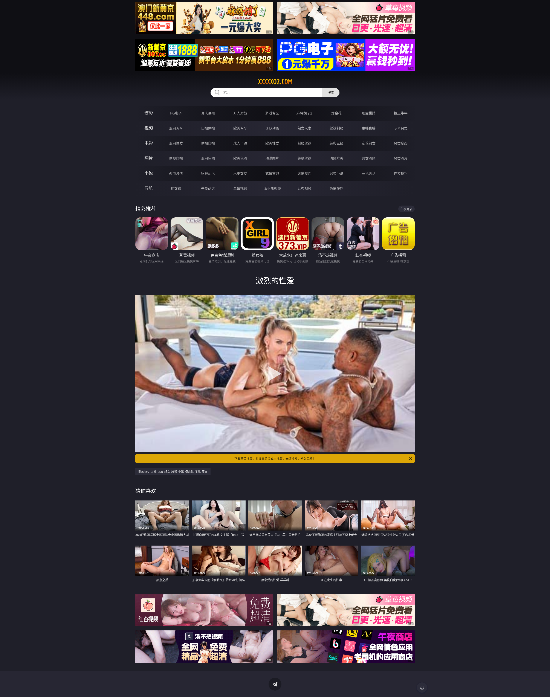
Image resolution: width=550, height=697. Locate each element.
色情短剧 (336, 188)
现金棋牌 (369, 113)
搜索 (330, 92)
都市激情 (176, 173)
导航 (148, 188)
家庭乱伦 (208, 173)
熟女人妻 (304, 128)
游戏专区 (272, 113)
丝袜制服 (336, 128)
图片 (148, 158)
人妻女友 (240, 173)
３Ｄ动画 (272, 128)
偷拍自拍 (208, 143)
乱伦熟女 (369, 143)
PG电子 (176, 113)
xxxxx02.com (275, 81)
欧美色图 (240, 158)
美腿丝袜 (304, 158)
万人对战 (240, 113)
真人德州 (208, 113)
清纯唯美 (336, 158)
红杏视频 (304, 188)
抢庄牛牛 (401, 113)
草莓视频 (240, 188)
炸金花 (336, 113)
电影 (148, 143)
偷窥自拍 (176, 158)
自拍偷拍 (208, 128)
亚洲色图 (208, 158)
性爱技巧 (401, 173)
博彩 (148, 113)
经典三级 (336, 143)
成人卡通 (240, 143)
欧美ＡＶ (240, 128)
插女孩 (176, 188)
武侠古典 (272, 173)
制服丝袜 (304, 143)
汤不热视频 (272, 188)
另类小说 (336, 173)
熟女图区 (369, 158)
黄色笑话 (369, 173)
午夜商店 (208, 188)
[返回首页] (422, 687)
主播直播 (369, 128)
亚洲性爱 (176, 143)
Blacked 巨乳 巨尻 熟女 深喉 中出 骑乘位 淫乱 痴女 (173, 471)
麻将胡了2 (304, 113)
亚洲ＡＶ (176, 128)
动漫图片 (272, 158)
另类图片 (401, 158)
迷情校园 (304, 173)
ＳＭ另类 (401, 128)
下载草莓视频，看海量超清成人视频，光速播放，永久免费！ (275, 458)
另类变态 (401, 143)
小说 (148, 173)
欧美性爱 (272, 143)
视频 (148, 128)
